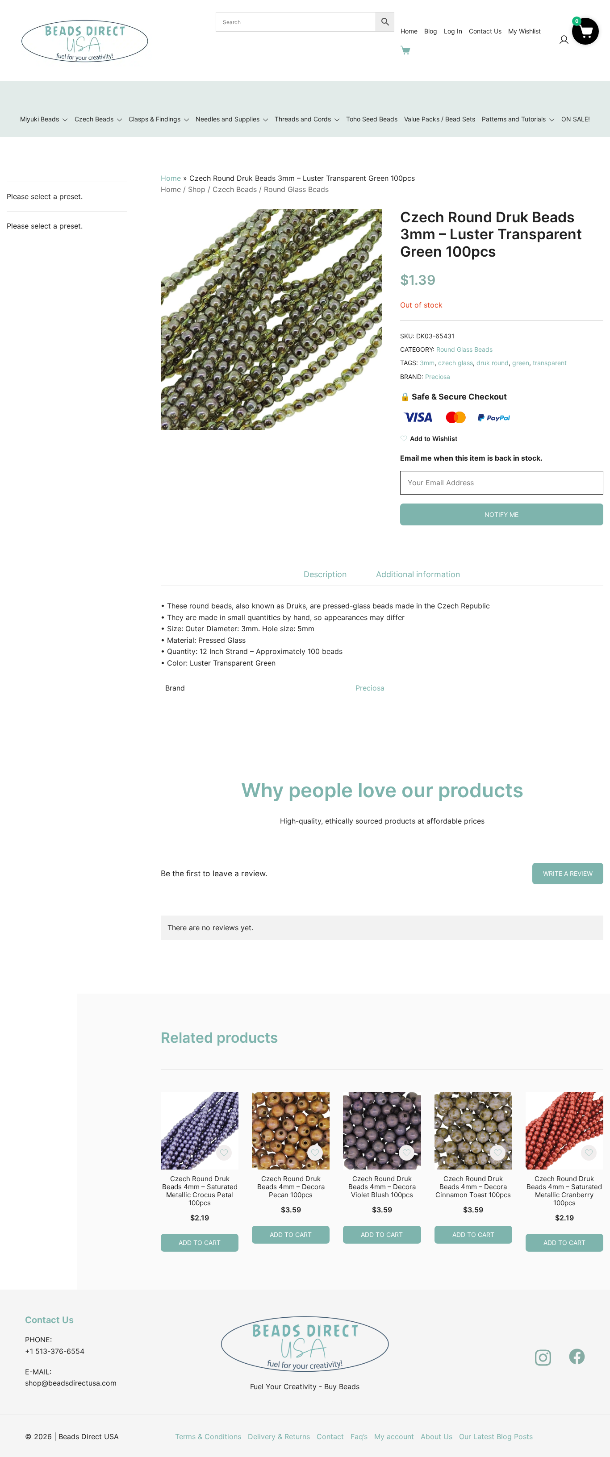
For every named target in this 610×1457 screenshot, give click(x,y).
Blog (430, 31)
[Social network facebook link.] (577, 1351)
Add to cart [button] (200, 1242)
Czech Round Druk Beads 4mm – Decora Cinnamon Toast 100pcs (473, 1186)
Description (325, 574)
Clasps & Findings (154, 119)
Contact (330, 1436)
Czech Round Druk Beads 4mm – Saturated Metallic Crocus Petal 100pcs (200, 1190)
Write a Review (568, 873)
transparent (550, 362)
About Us (436, 1436)
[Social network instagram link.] (543, 1351)
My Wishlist (524, 31)
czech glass (455, 362)
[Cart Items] (407, 50)
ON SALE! (575, 119)
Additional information (418, 574)
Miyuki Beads (39, 119)
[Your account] (564, 40)
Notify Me (501, 514)
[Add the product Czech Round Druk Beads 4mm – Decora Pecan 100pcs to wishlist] (315, 1153)
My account (394, 1436)
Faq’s (359, 1436)
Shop (196, 189)
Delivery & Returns (279, 1436)
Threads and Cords (303, 119)
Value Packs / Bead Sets (439, 119)
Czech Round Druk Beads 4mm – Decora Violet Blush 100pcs (382, 1186)
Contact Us (485, 31)
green (520, 362)
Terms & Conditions (208, 1436)
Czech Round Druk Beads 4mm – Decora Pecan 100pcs (291, 1186)
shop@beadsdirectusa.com (71, 1382)
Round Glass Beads (296, 189)
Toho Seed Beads (371, 119)
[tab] (325, 575)
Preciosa (437, 376)
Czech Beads (94, 119)
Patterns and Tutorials (514, 119)
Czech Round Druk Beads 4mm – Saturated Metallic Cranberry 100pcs (564, 1190)
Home (409, 31)
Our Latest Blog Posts (496, 1436)
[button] (585, 31)
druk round (492, 362)
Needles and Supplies (227, 119)
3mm (427, 362)
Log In (453, 31)
